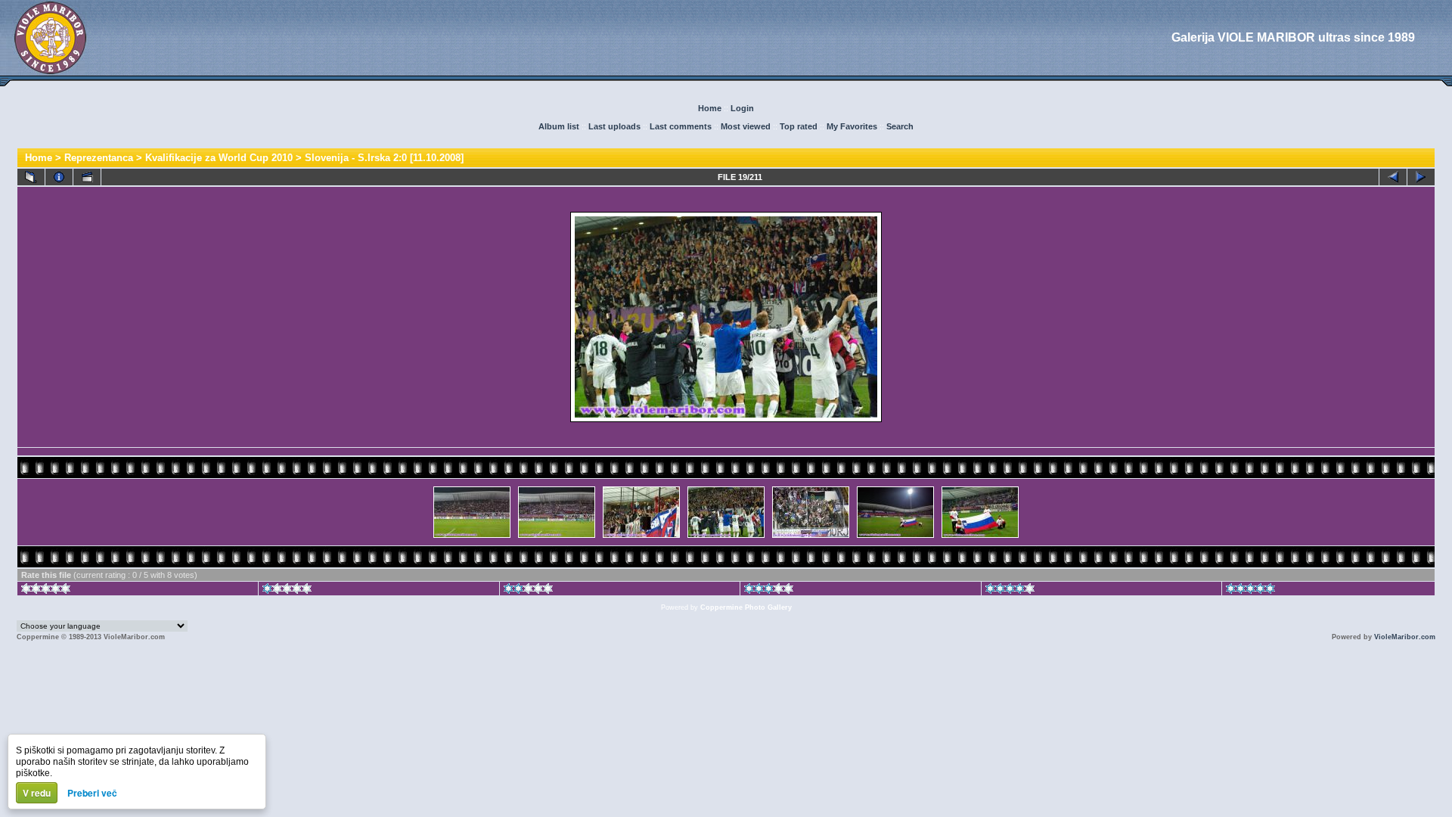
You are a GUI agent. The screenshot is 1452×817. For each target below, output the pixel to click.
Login (742, 108)
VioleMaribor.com (1404, 637)
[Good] (768, 590)
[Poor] (287, 590)
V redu (37, 793)
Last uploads (614, 126)
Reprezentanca (98, 157)
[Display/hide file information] (59, 177)
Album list (558, 126)
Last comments (681, 126)
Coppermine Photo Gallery (746, 607)
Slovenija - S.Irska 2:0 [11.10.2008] (384, 157)
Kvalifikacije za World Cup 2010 (219, 157)
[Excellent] (1010, 590)
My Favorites (852, 126)
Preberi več (92, 793)
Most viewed (746, 126)
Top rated (799, 126)
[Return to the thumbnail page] (31, 177)
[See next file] (1421, 177)
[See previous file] (1393, 177)
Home (709, 108)
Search (900, 126)
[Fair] (528, 590)
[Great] (1250, 590)
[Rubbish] (45, 590)
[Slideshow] (87, 177)
